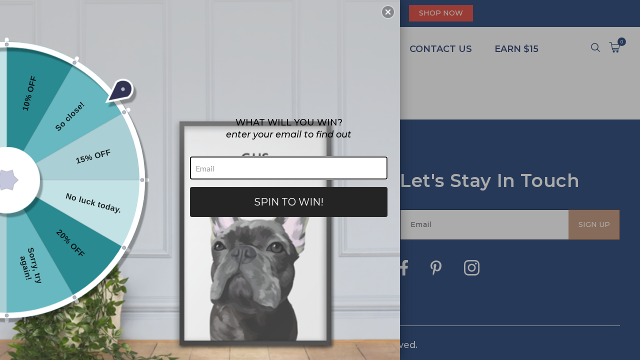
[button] (388, 12)
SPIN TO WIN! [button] (289, 202)
